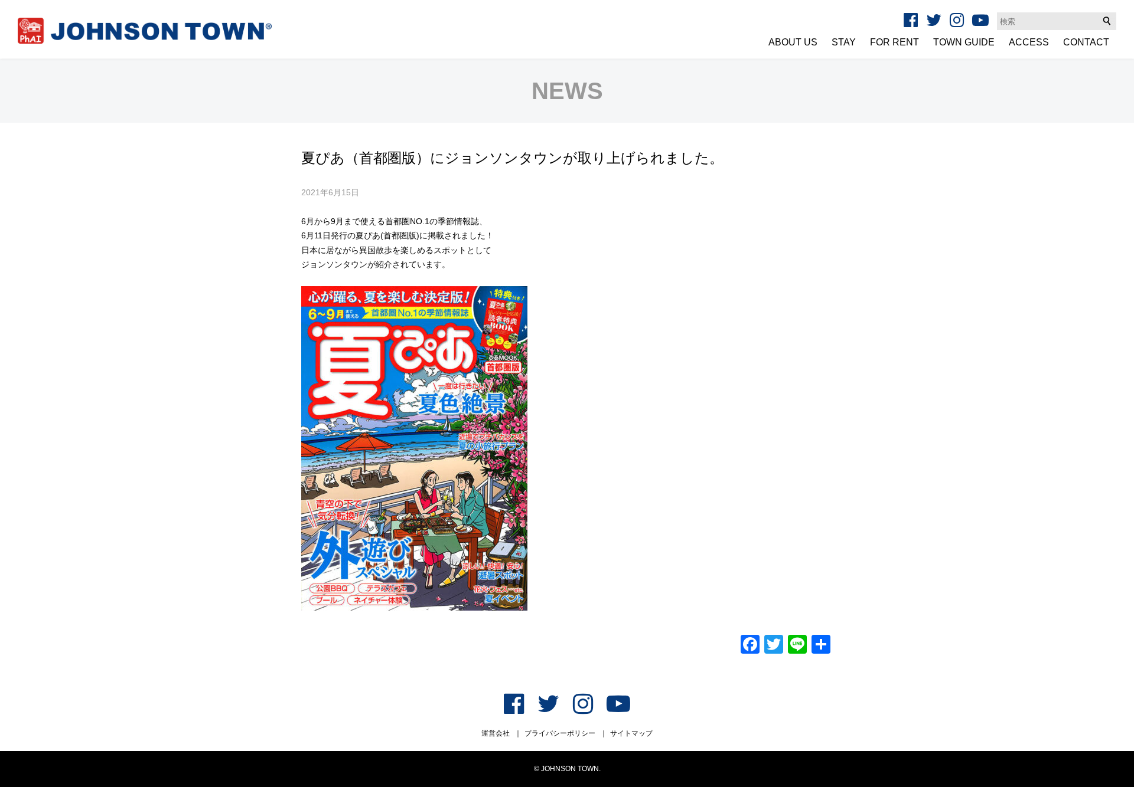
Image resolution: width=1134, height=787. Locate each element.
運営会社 (495, 733)
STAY (844, 42)
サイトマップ (631, 733)
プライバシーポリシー (559, 733)
